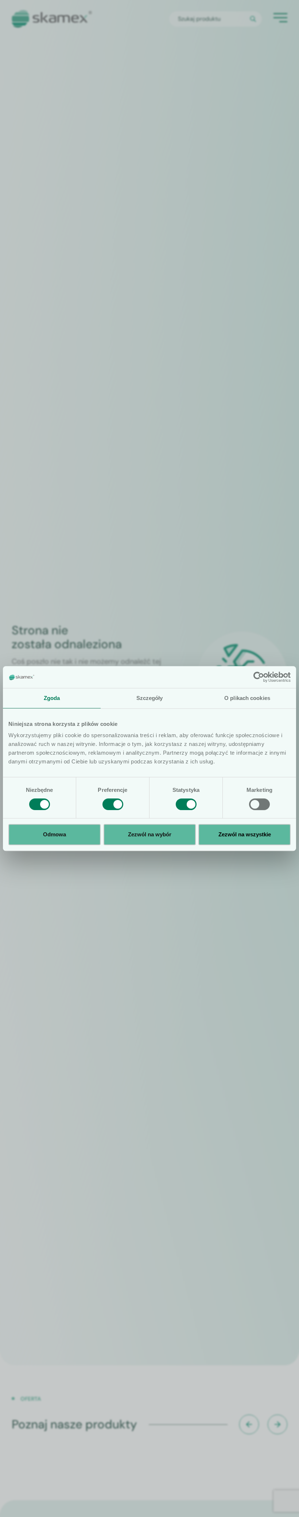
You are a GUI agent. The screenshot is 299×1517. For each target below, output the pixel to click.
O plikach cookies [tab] (247, 698)
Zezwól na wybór (149, 834)
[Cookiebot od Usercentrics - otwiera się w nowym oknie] (259, 677)
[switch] (112, 804)
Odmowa (54, 834)
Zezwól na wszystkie (244, 834)
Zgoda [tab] (52, 698)
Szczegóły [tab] (149, 698)
